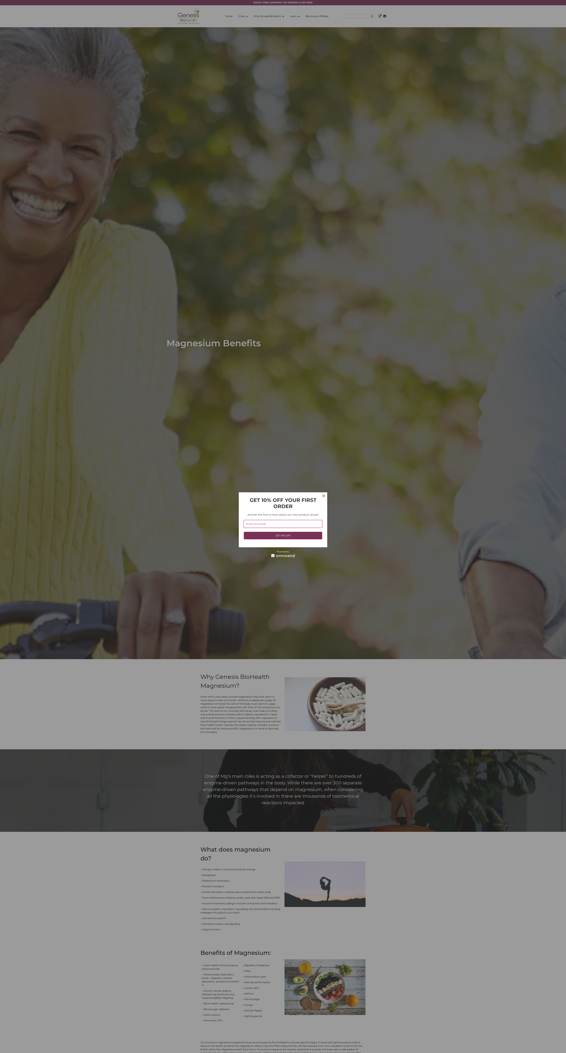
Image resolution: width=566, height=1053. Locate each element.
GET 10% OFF (283, 535)
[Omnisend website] (283, 554)
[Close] (323, 495)
